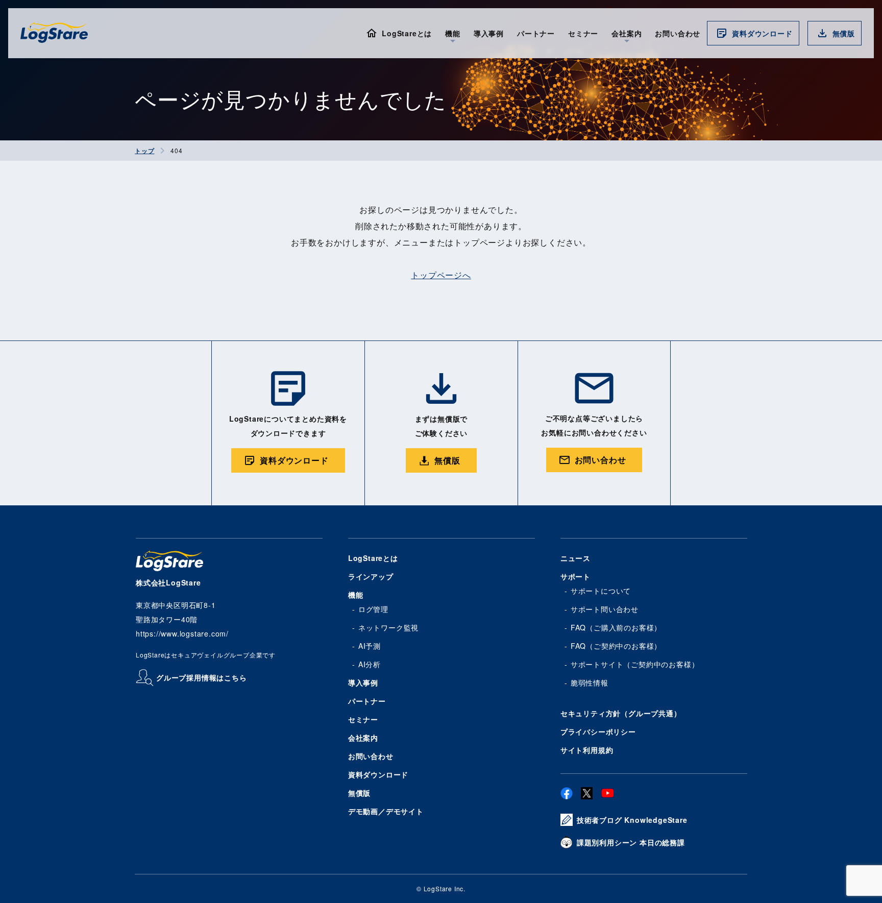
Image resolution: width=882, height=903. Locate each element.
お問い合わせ (677, 33)
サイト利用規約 (587, 750)
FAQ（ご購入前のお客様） (616, 627)
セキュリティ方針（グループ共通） (620, 713)
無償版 (843, 33)
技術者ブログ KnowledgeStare (632, 820)
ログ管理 (373, 609)
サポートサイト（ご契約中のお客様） (635, 664)
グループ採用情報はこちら (201, 677)
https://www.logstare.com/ (182, 633)
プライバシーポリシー (598, 731)
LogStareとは (407, 33)
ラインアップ (371, 576)
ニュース (575, 558)
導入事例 (489, 33)
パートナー (536, 33)
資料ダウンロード (762, 33)
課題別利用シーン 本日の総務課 (631, 842)
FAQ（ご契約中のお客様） (616, 646)
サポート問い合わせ (605, 609)
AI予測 (369, 646)
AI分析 (369, 664)
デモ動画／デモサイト (386, 811)
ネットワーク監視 (388, 627)
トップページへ (441, 275)
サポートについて (601, 590)
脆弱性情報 (589, 682)
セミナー (583, 33)
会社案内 (363, 738)
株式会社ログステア (54, 32)
